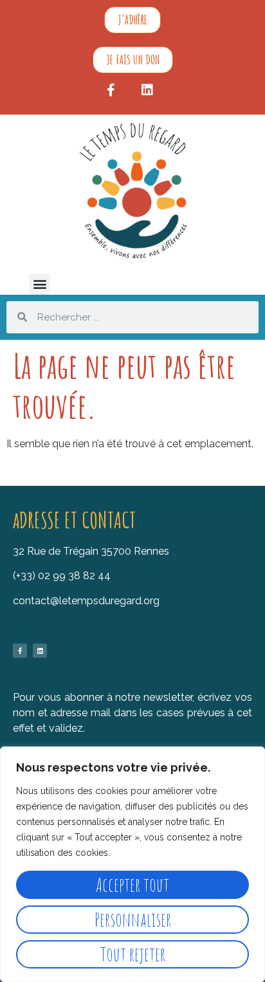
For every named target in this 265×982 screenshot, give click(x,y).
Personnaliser (133, 919)
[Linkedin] (147, 90)
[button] (39, 284)
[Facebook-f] (111, 90)
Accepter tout (132, 884)
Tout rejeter (132, 954)
